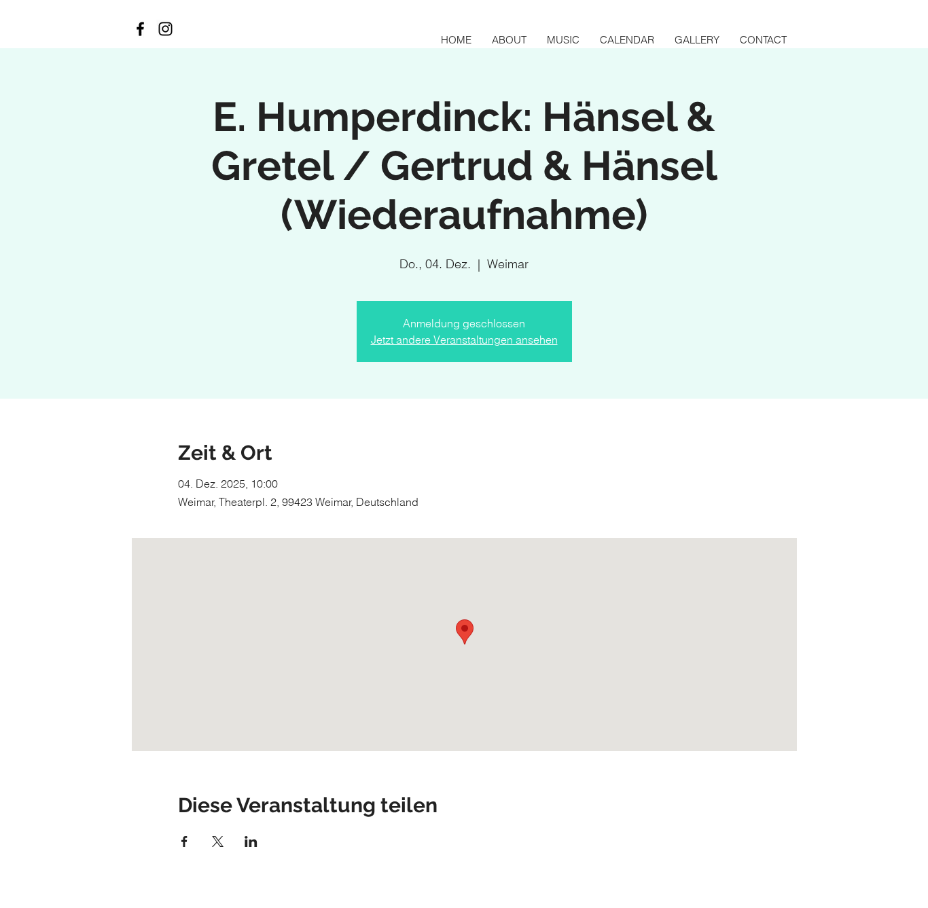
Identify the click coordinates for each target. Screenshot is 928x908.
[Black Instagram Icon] (165, 29)
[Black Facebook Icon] (140, 29)
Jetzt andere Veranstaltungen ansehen (464, 339)
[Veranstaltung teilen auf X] (217, 841)
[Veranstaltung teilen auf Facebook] (184, 841)
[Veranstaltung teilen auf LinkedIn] (251, 841)
